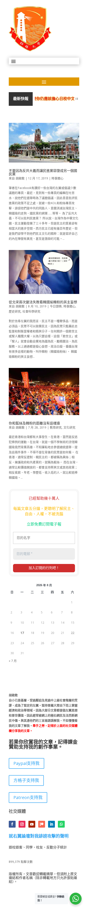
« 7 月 (13, 661)
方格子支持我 (26, 780)
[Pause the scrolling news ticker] (76, 98)
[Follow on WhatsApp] (61, 824)
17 (22, 633)
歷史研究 (15, 311)
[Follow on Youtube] (31, 824)
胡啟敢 (20, 178)
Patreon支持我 (28, 797)
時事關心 (57, 178)
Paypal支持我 (26, 763)
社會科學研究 (31, 311)
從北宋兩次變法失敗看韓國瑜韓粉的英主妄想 (43, 302)
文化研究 (69, 427)
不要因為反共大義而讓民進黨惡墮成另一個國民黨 (43, 172)
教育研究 (56, 427)
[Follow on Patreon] (41, 824)
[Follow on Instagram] (22, 824)
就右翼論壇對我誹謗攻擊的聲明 (39, 836)
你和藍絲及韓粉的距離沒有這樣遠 (34, 423)
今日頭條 (56, 306)
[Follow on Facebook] (12, 824)
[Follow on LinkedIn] (51, 824)
